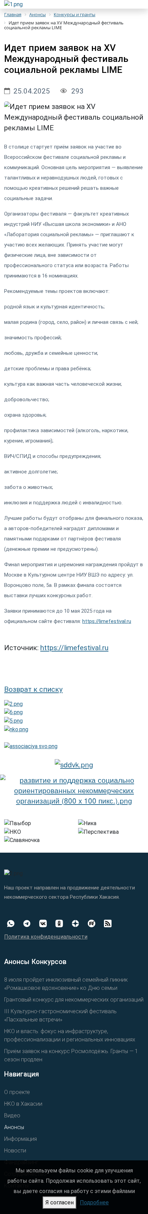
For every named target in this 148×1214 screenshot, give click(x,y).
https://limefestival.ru (106, 621)
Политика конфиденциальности (45, 936)
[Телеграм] (29, 923)
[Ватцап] (13, 923)
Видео (12, 1115)
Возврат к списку (33, 689)
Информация (20, 1139)
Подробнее (94, 1202)
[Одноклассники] (62, 923)
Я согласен (59, 1202)
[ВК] (46, 923)
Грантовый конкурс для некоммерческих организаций (74, 999)
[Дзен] (78, 923)
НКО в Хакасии (23, 1104)
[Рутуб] (94, 923)
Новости (15, 1150)
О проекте (17, 1092)
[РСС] (110, 923)
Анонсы (14, 1127)
